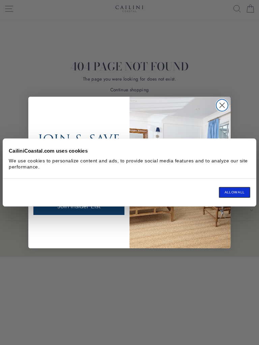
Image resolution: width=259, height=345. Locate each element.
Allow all (234, 192)
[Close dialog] (222, 105)
